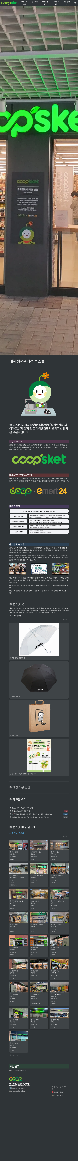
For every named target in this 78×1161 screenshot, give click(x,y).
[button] (75, 3)
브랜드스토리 (24, 3)
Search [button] (66, 619)
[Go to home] (10, 3)
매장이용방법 (45, 3)
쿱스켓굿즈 (35, 3)
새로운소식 (56, 3)
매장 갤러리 (66, 3)
